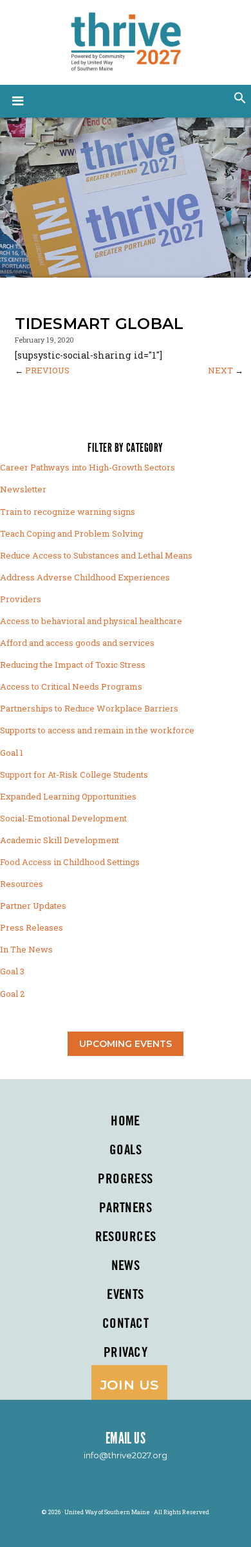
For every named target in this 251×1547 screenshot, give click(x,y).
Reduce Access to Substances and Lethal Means (96, 555)
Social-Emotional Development (63, 818)
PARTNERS (125, 1208)
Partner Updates (33, 905)
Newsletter (23, 489)
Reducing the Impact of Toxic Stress (72, 664)
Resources (21, 884)
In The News (26, 949)
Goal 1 (11, 752)
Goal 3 (12, 971)
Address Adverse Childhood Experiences (85, 577)
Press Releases (31, 927)
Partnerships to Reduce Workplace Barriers (89, 708)
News (125, 1266)
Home (125, 1121)
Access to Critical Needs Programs (71, 686)
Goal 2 (12, 993)
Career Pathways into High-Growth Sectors (87, 467)
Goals (125, 1150)
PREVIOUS (47, 370)
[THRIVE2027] (125, 40)
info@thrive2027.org (125, 1455)
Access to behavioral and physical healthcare (91, 621)
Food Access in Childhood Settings (70, 862)
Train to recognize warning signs (67, 511)
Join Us (129, 1385)
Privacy (125, 1353)
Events (125, 1295)
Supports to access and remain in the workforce (97, 730)
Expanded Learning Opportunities (68, 796)
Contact (125, 1324)
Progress (125, 1179)
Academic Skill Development (59, 840)
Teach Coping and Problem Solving (71, 533)
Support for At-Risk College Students (74, 774)
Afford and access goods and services (77, 642)
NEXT (220, 370)
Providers (20, 599)
